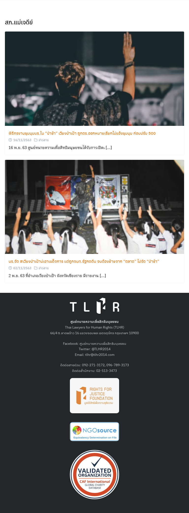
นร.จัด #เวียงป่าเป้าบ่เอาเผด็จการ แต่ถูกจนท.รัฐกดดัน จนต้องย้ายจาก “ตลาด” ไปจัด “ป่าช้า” (84, 261)
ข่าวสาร (44, 139)
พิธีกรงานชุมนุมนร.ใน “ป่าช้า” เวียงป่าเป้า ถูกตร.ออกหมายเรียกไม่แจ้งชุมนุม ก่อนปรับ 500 (82, 133)
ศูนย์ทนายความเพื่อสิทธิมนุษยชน (102, 343)
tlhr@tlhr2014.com (99, 354)
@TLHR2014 (101, 348)
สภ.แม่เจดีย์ (19, 22)
